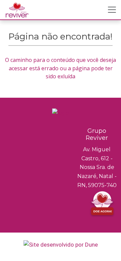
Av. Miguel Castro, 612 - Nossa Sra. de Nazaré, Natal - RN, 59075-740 (97, 167)
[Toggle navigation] (112, 9)
